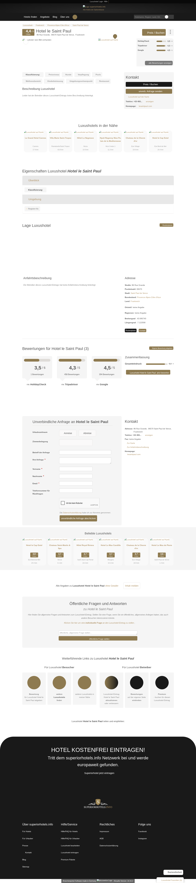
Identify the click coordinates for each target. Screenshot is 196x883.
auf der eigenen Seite (137, 697)
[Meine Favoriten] (75, 17)
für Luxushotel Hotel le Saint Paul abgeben (34, 697)
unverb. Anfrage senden (150, 91)
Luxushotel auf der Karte (138, 97)
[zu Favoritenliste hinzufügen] (25, 41)
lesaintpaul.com (145, 106)
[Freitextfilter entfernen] (166, 17)
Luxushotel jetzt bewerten (149, 373)
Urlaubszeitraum (40, 432)
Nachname (38, 476)
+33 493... (138, 101)
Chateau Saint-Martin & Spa (59, 546)
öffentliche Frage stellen (99, 639)
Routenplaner (167, 225)
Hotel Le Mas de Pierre (162, 545)
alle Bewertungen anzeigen (160, 63)
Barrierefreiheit (174, 872)
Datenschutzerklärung (72, 513)
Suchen (172, 17)
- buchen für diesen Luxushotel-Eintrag (162, 697)
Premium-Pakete (68, 860)
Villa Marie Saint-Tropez (60, 138)
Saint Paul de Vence (139, 293)
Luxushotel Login (96, 2)
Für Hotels (26, 831)
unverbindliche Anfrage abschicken (78, 518)
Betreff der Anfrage (41, 452)
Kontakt (142, 331)
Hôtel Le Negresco (85, 138)
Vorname (37, 469)
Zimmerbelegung (40, 441)
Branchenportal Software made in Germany (79, 881)
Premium (168, 128)
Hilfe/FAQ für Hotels (69, 831)
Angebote (44, 17)
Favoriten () (171, 880)
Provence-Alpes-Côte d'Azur (149, 297)
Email (35, 483)
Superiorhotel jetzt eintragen (99, 773)
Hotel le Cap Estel (160, 138)
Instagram (142, 838)
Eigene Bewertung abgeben (162, 348)
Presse (25, 846)
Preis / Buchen (155, 32)
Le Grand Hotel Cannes (35, 138)
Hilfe (105, 2)
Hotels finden (30, 17)
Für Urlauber (27, 838)
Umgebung (34, 199)
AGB (101, 838)
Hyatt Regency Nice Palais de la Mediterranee (110, 139)
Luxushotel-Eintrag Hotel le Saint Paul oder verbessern (111, 698)
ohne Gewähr (111, 585)
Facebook (142, 831)
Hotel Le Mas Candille (111, 545)
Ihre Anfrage (38, 460)
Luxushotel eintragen (70, 852)
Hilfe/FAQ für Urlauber (70, 838)
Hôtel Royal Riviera (85, 545)
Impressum (104, 831)
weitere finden (59, 697)
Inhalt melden (131, 585)
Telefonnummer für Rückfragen (41, 492)
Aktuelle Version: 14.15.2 (123, 881)
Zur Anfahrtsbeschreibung (138, 447)
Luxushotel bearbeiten (70, 846)
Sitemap (25, 867)
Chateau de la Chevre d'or (135, 139)
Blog (55, 17)
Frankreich (135, 301)
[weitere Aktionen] (170, 32)
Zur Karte (131, 443)
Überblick (33, 180)
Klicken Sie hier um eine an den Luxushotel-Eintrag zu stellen (99, 623)
